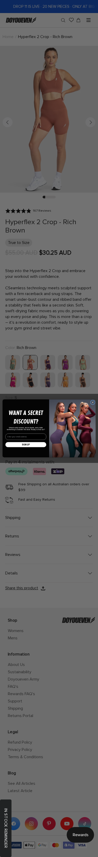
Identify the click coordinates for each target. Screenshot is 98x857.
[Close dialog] (92, 402)
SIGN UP (26, 444)
